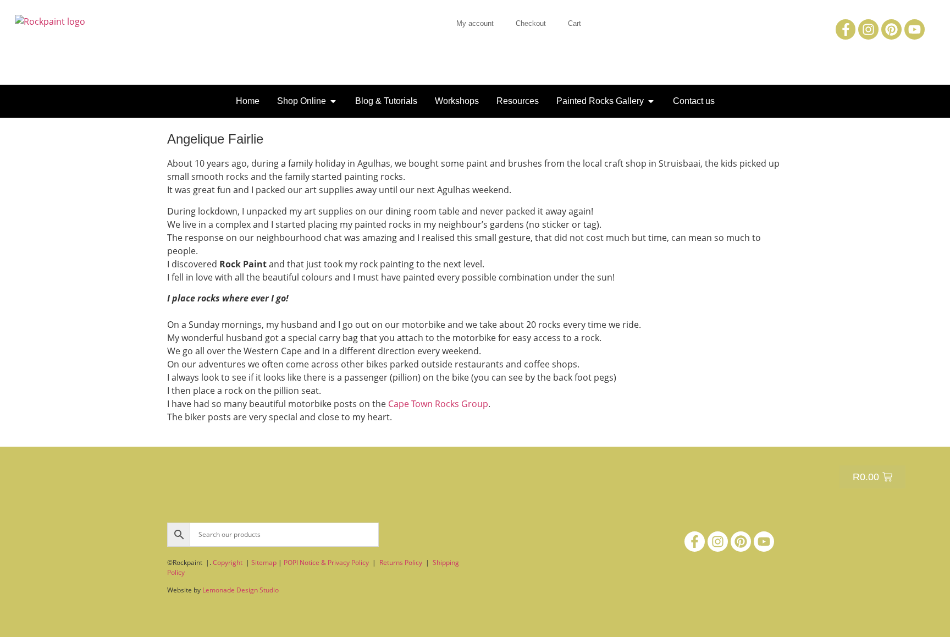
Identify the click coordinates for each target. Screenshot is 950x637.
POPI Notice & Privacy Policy (326, 562)
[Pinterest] (891, 29)
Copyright (227, 562)
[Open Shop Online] (333, 101)
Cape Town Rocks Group (438, 404)
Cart (574, 23)
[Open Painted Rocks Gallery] (651, 101)
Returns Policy (400, 562)
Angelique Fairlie (215, 138)
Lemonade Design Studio (240, 590)
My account (475, 23)
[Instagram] (868, 29)
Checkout (531, 23)
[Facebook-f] (846, 29)
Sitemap (264, 562)
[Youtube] (914, 29)
